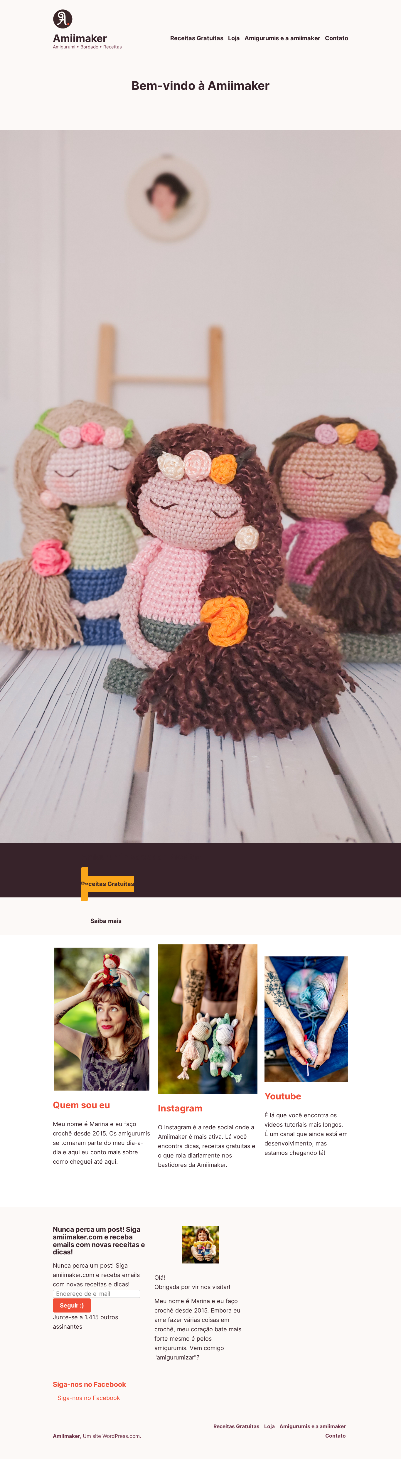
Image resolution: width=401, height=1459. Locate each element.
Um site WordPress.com (111, 1436)
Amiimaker (80, 38)
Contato (336, 38)
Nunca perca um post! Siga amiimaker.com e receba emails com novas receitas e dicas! (99, 1240)
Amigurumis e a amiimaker (282, 38)
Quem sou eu (81, 1105)
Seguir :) (72, 1305)
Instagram (180, 1108)
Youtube (282, 1096)
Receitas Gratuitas (196, 38)
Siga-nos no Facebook (89, 1384)
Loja (234, 38)
